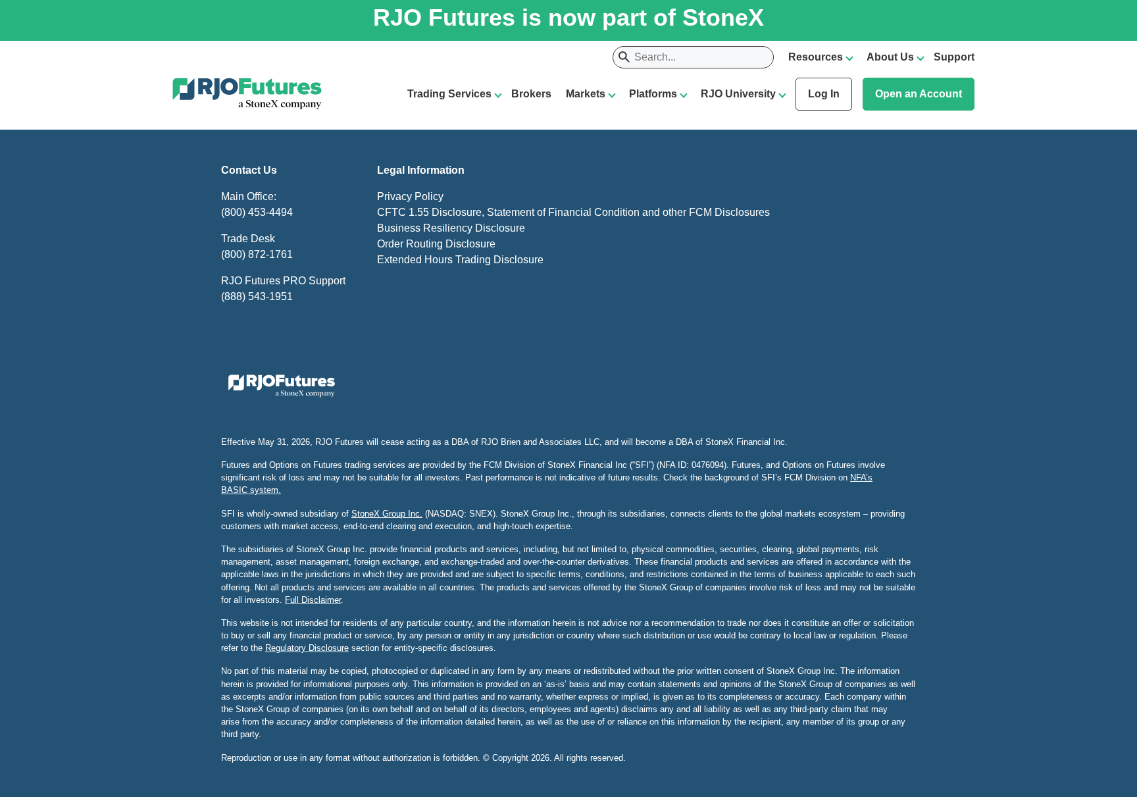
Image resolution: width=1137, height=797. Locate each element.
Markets (585, 93)
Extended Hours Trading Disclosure (460, 259)
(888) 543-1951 (257, 296)
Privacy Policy (410, 196)
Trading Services (449, 93)
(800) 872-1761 (257, 254)
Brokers (531, 93)
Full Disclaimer (313, 600)
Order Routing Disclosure (436, 243)
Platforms (653, 93)
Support (954, 57)
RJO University (738, 93)
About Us (890, 57)
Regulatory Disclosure (307, 648)
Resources (815, 57)
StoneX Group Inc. (386, 514)
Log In (824, 93)
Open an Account (918, 93)
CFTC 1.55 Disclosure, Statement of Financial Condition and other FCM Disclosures (573, 212)
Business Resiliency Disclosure (451, 228)
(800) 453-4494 (257, 212)
